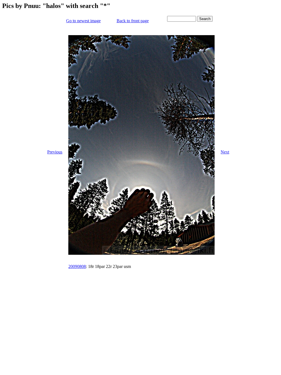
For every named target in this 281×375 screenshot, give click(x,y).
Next (225, 152)
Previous (54, 152)
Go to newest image (83, 20)
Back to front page (133, 20)
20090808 (77, 266)
